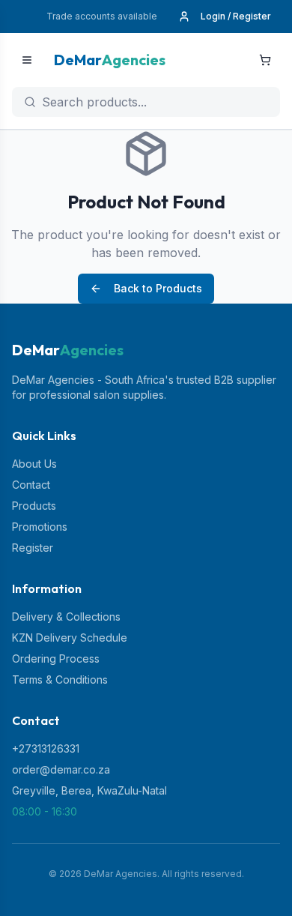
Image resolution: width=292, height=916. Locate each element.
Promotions (39, 526)
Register (32, 547)
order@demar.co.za (61, 769)
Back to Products (158, 288)
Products (34, 505)
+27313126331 (45, 748)
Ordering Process (56, 658)
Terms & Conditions (60, 679)
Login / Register (236, 16)
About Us (34, 463)
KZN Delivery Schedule (69, 637)
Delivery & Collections (66, 616)
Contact (31, 484)
